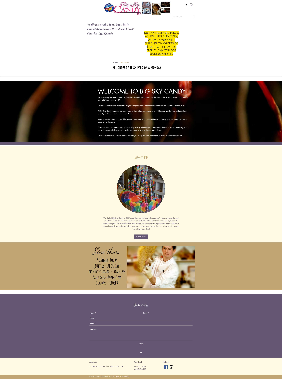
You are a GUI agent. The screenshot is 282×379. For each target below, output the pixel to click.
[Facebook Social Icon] (166, 367)
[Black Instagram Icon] (171, 367)
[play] (189, 248)
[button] (191, 4)
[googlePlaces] (186, 5)
